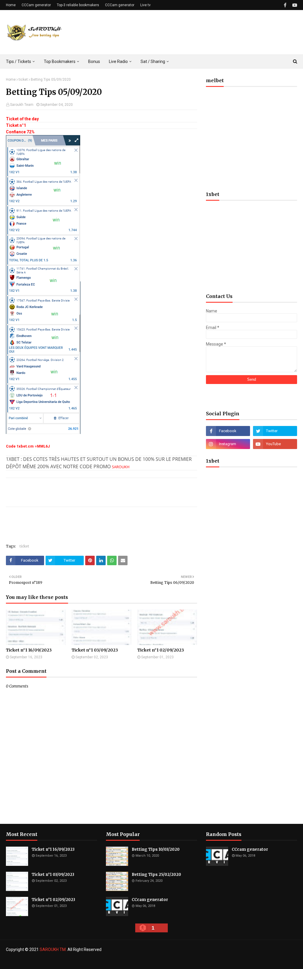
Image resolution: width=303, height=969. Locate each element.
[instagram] (228, 444)
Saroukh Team (21, 105)
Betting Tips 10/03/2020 (156, 849)
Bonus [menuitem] (94, 61)
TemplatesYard (49, 961)
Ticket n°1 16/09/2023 (29, 650)
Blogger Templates (103, 961)
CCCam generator (36, 5)
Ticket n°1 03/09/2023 (95, 650)
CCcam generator (150, 899)
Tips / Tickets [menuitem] (18, 61)
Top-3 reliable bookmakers (78, 5)
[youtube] (294, 5)
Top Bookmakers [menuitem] (59, 61)
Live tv (145, 5)
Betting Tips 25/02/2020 (156, 874)
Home (11, 5)
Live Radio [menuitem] (118, 61)
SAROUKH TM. (53, 949)
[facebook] (285, 5)
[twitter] (275, 431)
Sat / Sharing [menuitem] (153, 61)
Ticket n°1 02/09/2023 (160, 650)
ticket (23, 79)
